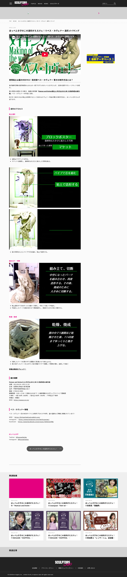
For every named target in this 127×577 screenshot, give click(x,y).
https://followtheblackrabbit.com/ (27, 417)
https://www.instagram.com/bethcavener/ (34, 419)
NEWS (46, 3)
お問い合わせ (91, 568)
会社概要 (34, 568)
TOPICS (33, 3)
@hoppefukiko (21, 437)
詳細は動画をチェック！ (17, 369)
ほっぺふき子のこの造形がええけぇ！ (43, 449)
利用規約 (80, 568)
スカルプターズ (54, 3)
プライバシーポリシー (47, 568)
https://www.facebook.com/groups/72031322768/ (36, 422)
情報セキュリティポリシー (66, 568)
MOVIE (40, 3)
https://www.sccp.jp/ (21, 400)
